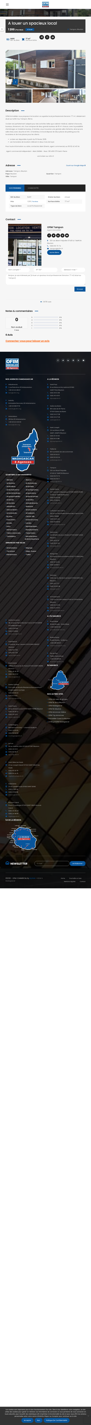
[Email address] (83, 360)
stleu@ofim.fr (54, 589)
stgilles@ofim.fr (13, 816)
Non (38, 1420)
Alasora (28, 480)
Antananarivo (11, 548)
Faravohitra (10, 520)
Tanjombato (30, 533)
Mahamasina (11, 530)
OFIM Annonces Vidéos (57, 712)
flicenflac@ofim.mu (57, 662)
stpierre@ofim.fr (14, 717)
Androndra (10, 503)
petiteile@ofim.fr (56, 460)
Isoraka (9, 523)
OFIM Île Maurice (54, 709)
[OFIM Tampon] (24, 245)
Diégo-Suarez (30, 551)
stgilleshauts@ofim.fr (15, 776)
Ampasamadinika (13, 496)
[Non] (88, 1416)
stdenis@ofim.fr (14, 795)
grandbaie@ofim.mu (57, 630)
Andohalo (10, 500)
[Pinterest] (62, 235)
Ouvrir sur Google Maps (75, 165)
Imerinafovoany (31, 520)
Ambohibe (29, 486)
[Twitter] (54, 235)
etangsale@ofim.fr (56, 567)
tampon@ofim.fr (56, 482)
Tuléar (28, 554)
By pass (9, 516)
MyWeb (32, 878)
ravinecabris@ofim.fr (57, 525)
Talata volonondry (13, 533)
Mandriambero (31, 526)
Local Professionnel (34, 206)
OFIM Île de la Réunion (56, 702)
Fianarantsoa (11, 554)
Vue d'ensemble (15, 188)
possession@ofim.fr (57, 610)
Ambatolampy (31, 483)
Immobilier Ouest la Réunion (59, 718)
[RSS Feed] (78, 360)
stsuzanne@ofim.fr (15, 634)
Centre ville (30, 516)
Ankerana (29, 506)
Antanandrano (31, 510)
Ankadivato (10, 506)
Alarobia (9, 480)
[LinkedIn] (68, 360)
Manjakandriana (31, 530)
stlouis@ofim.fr (55, 546)
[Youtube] (67, 235)
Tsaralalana (11, 536)
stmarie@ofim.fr (56, 503)
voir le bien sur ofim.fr (45, 156)
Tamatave (10, 551)
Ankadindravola (31, 503)
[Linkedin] (58, 235)
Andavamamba (31, 496)
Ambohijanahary (32, 490)
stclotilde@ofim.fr (14, 698)
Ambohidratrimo (12, 490)
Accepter (27, 1420)
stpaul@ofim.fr (55, 398)
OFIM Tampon (55, 227)
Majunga (28, 548)
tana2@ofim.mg (14, 425)
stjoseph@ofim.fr (56, 441)
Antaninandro (11, 513)
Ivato (8, 526)
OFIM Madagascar (55, 706)
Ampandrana (30, 493)
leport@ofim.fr (13, 755)
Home (63, 878)
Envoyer (80, 289)
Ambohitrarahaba (13, 493)
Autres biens (54, 252)
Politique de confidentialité (56, 1420)
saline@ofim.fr (55, 420)
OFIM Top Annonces (56, 715)
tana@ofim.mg (13, 393)
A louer (67, 197)
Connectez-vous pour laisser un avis (27, 341)
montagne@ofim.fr (15, 736)
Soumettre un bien (75, 878)
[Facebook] (49, 235)
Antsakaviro (30, 513)
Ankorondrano (11, 510)
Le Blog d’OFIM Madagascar (58, 722)
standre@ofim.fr (14, 677)
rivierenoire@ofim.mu (58, 646)
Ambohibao (11, 486)
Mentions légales (69, 881)
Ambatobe (10, 483)
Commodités (33, 188)
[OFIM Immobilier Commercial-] (45, 4)
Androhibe (29, 500)
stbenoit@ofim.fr (14, 655)
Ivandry (28, 523)
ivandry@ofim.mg (14, 409)
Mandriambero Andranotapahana (32, 537)
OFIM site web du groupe (57, 699)
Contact (82, 881)
